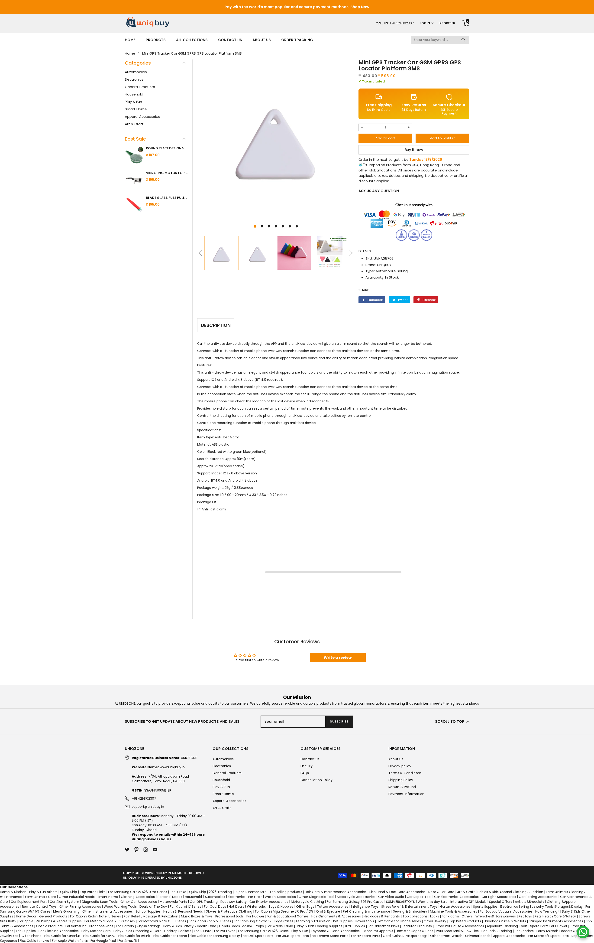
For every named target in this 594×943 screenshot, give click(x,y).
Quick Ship (68, 892)
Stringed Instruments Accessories (556, 921)
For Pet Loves (224, 931)
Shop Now (359, 7)
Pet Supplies (343, 921)
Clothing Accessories (138, 896)
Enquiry (306, 766)
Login (425, 23)
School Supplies (148, 911)
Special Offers (500, 901)
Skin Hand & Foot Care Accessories (397, 892)
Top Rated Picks (92, 892)
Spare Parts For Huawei (548, 926)
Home (130, 39)
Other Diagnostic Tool (316, 896)
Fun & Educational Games (288, 916)
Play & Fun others (43, 892)
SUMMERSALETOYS (400, 901)
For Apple (26, 921)
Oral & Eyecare (328, 911)
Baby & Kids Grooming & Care (137, 931)
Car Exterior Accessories (268, 901)
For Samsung (76, 926)
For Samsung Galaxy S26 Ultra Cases (137, 892)
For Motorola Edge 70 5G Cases (109, 921)
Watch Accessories (280, 896)
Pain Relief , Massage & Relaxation (151, 916)
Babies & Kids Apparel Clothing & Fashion (510, 892)
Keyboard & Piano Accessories (335, 931)
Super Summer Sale (251, 892)
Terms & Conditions (405, 773)
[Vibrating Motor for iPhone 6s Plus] (134, 181)
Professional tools (229, 916)
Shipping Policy (400, 780)
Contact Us (230, 39)
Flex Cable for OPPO (99, 935)
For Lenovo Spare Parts (330, 935)
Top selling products (285, 892)
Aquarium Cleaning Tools (507, 926)
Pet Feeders (524, 931)
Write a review (338, 657)
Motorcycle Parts (173, 901)
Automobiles (136, 71)
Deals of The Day (153, 906)
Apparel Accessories (142, 116)
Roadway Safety (233, 901)
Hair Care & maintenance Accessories (336, 892)
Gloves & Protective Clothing (229, 911)
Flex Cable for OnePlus (62, 935)
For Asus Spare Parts (292, 935)
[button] (255, 226)
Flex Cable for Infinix (134, 935)
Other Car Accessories (138, 901)
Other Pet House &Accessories (459, 926)
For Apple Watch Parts (70, 940)
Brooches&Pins (101, 926)
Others (467, 916)
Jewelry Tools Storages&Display (557, 906)
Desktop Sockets (177, 931)
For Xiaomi (450, 916)
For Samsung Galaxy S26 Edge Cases (263, 921)
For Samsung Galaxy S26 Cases (263, 931)
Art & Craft (134, 124)
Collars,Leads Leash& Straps (241, 926)
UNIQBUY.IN (162, 873)
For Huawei (255, 916)
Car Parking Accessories (538, 896)
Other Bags (305, 906)
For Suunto (202, 931)
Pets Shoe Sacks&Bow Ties (457, 931)
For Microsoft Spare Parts (548, 935)
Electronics (134, 79)
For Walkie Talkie (280, 926)
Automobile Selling (392, 271)
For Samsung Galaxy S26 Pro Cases (355, 901)
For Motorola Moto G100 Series (162, 921)
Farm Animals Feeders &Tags (560, 931)
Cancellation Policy (316, 780)
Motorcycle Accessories (356, 896)
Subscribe (339, 721)
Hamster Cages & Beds (414, 931)
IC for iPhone (31, 935)
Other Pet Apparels (377, 931)
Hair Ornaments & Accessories (336, 916)
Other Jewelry (435, 921)
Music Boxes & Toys (197, 916)
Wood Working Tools (120, 906)
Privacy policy (399, 766)
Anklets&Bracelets (529, 901)
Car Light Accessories (498, 896)
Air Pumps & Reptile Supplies (59, 921)
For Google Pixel (103, 940)
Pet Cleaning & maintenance (366, 911)
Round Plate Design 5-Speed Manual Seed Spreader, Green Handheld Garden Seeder (167, 148)
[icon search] (463, 40)
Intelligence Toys (364, 906)
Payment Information (406, 794)
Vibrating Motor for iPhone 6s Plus (167, 173)
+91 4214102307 (402, 23)
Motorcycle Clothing (307, 901)
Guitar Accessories (455, 906)
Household (134, 94)
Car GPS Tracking (204, 901)
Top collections (415, 916)
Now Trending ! (547, 911)
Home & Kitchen (13, 892)
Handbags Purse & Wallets (505, 921)
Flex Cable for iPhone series (399, 921)
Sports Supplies (485, 906)
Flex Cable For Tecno (170, 935)
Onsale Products (49, 926)
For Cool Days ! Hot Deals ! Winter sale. (235, 906)
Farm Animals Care (40, 896)
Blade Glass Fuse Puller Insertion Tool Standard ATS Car (167, 197)
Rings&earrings (149, 926)
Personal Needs (170, 896)
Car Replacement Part (29, 901)
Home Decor (26, 916)
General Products (140, 86)
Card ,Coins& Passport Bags (405, 935)
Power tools (364, 921)
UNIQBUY (384, 264)
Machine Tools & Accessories (453, 911)
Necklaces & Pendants (382, 916)
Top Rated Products (465, 921)
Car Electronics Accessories (456, 896)
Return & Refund (402, 787)
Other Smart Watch (446, 935)
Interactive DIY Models (468, 901)
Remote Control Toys (39, 906)
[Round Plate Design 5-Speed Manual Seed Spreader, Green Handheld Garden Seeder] (134, 156)
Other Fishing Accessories (80, 906)
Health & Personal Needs (183, 911)
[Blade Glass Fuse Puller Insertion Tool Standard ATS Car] (134, 205)
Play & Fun (133, 101)
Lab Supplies (26, 931)
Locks (434, 916)
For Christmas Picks (383, 926)
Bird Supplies (355, 926)
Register (447, 23)
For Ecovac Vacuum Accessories (506, 911)
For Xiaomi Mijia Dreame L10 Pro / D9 (284, 911)
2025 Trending (220, 892)
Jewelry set (9, 935)
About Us (261, 39)
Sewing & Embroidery (410, 911)
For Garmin (125, 926)
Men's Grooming (66, 911)
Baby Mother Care (96, 931)
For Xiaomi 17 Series (185, 906)
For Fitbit (255, 896)
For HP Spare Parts (365, 935)
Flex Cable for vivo (34, 940)
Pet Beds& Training (496, 931)
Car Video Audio (391, 896)
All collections (192, 39)
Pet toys (525, 916)
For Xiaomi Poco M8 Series (210, 921)
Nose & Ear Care (441, 892)
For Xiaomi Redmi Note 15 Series (95, 916)
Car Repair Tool (419, 896)
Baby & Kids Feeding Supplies (319, 926)
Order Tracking (297, 39)
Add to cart (385, 138)
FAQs (304, 773)
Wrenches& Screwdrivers (495, 916)
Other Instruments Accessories (107, 911)
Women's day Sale (433, 901)
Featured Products (417, 926)
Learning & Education (313, 921)
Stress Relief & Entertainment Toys (409, 906)
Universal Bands (477, 935)
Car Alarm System (64, 901)
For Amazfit (128, 940)
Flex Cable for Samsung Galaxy (215, 935)
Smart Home (136, 109)
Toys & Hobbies (280, 906)
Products (156, 39)
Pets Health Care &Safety (555, 916)
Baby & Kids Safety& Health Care (189, 926)
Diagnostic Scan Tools (100, 901)
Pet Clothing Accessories (59, 931)
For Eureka (178, 892)
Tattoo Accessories (332, 906)
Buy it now (414, 149)
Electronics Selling (514, 906)
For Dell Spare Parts (258, 935)
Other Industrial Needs (77, 896)
